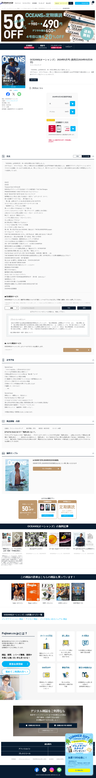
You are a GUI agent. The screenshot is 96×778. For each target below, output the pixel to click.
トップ (3, 8)
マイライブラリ (26, 3)
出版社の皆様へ (60, 759)
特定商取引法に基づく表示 (39, 759)
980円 (67, 103)
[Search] (70, 3)
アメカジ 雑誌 (31, 619)
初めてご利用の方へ (16, 671)
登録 (77, 350)
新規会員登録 (16, 664)
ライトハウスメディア (12, 101)
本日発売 (34, 3)
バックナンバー (57, 8)
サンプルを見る (47, 468)
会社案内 (51, 759)
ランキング (41, 3)
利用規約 (13, 759)
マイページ (18, 3)
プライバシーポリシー (24, 759)
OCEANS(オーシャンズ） (45, 8)
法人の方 (48, 3)
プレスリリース (24, 753)
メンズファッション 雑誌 (13, 8)
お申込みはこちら (47, 515)
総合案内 (48, 744)
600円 (67, 111)
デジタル (52, 111)
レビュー (69, 46)
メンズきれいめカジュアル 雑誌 (29, 8)
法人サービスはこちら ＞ (10, 677)
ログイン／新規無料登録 (82, 3)
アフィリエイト (24, 749)
